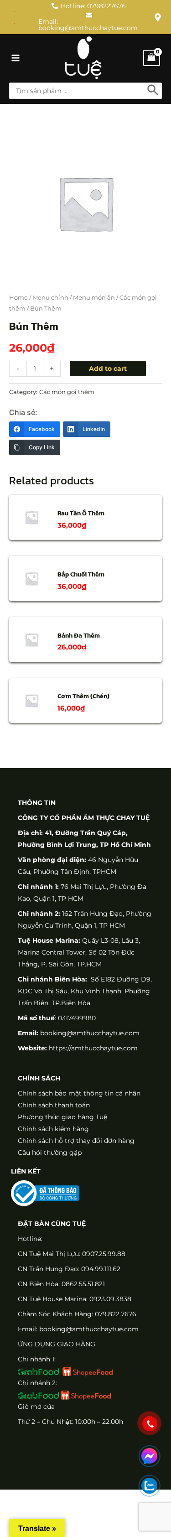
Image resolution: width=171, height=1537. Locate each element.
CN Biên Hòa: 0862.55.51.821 (61, 1284)
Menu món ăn (94, 297)
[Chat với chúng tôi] (149, 1456)
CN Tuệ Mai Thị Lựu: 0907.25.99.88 (71, 1254)
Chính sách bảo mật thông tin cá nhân (79, 1093)
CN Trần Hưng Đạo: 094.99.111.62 (69, 1269)
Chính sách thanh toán (54, 1105)
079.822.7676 (115, 1314)
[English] (15, 11)
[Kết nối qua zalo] (149, 1486)
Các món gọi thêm (66, 392)
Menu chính (50, 297)
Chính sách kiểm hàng (53, 1129)
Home (18, 297)
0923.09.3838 (110, 1299)
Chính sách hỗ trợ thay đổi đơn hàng (76, 1141)
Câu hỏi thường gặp (50, 1152)
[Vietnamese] (15, 23)
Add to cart (108, 368)
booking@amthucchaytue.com (90, 1033)
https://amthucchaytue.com (92, 1048)
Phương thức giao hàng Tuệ (62, 1117)
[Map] (158, 17)
